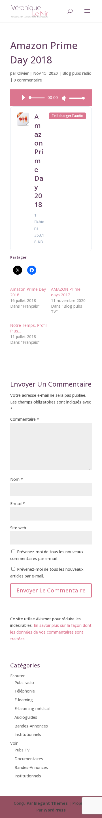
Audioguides (25, 717)
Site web (18, 527)
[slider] (75, 98)
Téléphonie (24, 691)
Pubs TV (22, 750)
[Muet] (64, 98)
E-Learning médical (32, 708)
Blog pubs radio (77, 73)
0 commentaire (28, 80)
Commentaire (24, 419)
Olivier (23, 73)
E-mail (17, 503)
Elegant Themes (51, 803)
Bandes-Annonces (31, 726)
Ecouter (17, 675)
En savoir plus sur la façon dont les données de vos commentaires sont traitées (51, 632)
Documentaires (28, 758)
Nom (16, 479)
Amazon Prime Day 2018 (38, 160)
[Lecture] (23, 97)
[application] (51, 98)
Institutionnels (27, 734)
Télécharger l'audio (67, 115)
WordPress (55, 810)
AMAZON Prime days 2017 (65, 291)
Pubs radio (24, 682)
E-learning (23, 699)
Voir (14, 743)
